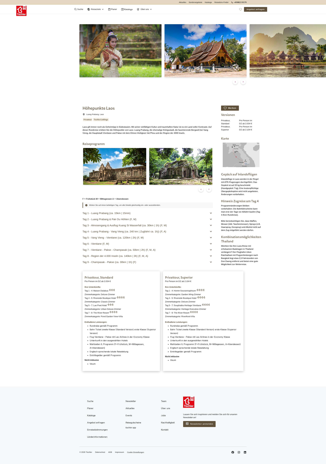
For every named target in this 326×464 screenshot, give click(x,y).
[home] (21, 9)
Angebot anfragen (256, 9)
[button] (95, 9)
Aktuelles (182, 2)
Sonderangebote (195, 2)
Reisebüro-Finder (221, 2)
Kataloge (208, 2)
